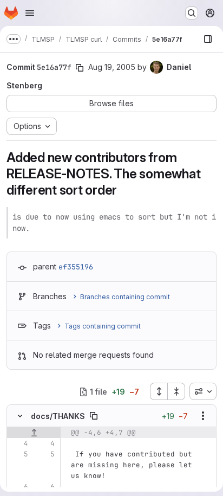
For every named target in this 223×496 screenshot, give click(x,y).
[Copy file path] (93, 415)
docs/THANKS (58, 416)
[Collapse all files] (176, 391)
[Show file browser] (208, 39)
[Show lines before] (34, 432)
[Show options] (202, 415)
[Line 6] (19, 486)
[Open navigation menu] (29, 13)
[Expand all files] (158, 391)
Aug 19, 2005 (111, 67)
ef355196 (75, 267)
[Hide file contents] (20, 415)
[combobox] (203, 391)
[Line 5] (19, 454)
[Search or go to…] (191, 13)
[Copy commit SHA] (79, 67)
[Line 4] (19, 443)
